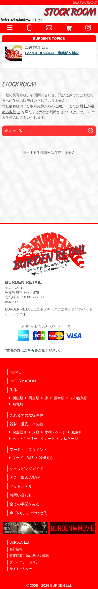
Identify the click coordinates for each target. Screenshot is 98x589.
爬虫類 (18, 398)
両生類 (34, 398)
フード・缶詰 (23, 458)
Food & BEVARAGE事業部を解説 (52, 53)
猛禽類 (59, 398)
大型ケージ (69, 439)
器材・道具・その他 (26, 424)
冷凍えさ (46, 458)
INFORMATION (23, 381)
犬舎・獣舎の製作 (25, 477)
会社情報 (16, 549)
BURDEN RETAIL (85, 2)
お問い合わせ (21, 495)
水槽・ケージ (55, 432)
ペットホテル (21, 486)
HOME (15, 372)
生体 (13, 390)
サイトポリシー (21, 569)
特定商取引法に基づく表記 (29, 555)
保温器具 (20, 432)
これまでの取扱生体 (26, 415)
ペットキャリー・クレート (34, 439)
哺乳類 (18, 404)
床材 (35, 432)
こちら (29, 350)
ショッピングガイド (26, 469)
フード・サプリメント (28, 449)
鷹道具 (76, 432)
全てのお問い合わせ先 (28, 513)
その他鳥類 (78, 398)
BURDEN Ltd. (20, 542)
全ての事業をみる (25, 504)
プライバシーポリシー (26, 562)
